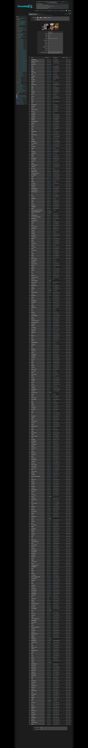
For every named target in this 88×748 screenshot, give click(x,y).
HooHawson (33, 454)
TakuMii (32, 473)
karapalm (33, 486)
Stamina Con (20, 72)
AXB (32, 201)
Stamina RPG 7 (20, 46)
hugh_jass (33, 670)
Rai (32, 195)
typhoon (33, 689)
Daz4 (32, 67)
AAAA (32, 375)
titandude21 (33, 59)
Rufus (32, 568)
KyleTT (32, 709)
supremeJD (33, 591)
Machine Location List (22, 91)
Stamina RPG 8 (20, 47)
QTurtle (32, 481)
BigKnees (33, 123)
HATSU (32, 446)
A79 (32, 337)
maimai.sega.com (34, 322)
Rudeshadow (34, 300)
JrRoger (33, 267)
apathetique (33, 447)
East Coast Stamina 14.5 (22, 71)
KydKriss (33, 601)
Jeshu (32, 144)
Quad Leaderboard (21, 23)
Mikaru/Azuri (33, 499)
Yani (32, 138)
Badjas (32, 268)
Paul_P (32, 161)
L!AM (32, 255)
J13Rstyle (33, 114)
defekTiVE (33, 595)
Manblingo (33, 185)
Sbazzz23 (33, 357)
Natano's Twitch (21, 102)
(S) (25, 24)
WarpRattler (33, 640)
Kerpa (32, 203)
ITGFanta (33, 387)
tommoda (33, 409)
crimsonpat (33, 575)
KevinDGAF (33, 158)
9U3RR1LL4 (33, 307)
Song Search (20, 88)
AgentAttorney (34, 188)
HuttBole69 (33, 516)
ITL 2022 (19, 77)
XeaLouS (33, 488)
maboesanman (34, 642)
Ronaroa (33, 231)
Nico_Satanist (34, 169)
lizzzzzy (33, 111)
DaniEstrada (33, 524)
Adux (32, 437)
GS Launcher (20, 84)
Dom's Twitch (20, 101)
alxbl (32, 514)
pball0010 (33, 262)
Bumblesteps (34, 374)
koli (32, 596)
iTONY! (32, 648)
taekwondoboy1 (34, 280)
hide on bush (34, 282)
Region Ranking (20, 24)
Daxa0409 (33, 76)
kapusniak (33, 506)
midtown (33, 81)
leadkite (32, 573)
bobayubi (33, 615)
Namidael (33, 275)
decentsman (33, 675)
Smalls (32, 384)
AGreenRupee (34, 489)
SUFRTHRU (33, 153)
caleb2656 (33, 355)
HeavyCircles (34, 468)
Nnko (32, 124)
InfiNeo (32, 560)
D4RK (32, 77)
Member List (20, 92)
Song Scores (20, 27)
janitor (32, 558)
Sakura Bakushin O (35, 320)
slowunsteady (34, 471)
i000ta (32, 531)
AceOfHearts (33, 593)
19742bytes (33, 198)
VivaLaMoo (33, 159)
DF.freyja (33, 106)
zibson (32, 352)
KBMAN (32, 637)
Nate (32, 89)
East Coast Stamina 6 (22, 50)
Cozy (32, 543)
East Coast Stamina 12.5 (22, 66)
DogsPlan (33, 330)
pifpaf (32, 208)
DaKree (32, 325)
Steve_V (33, 382)
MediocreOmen (34, 650)
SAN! (32, 133)
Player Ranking (20, 20)
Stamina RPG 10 (21, 33)
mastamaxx (33, 588)
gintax (32, 364)
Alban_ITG (33, 707)
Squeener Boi (34, 134)
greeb (32, 429)
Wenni (32, 623)
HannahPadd (33, 685)
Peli (32, 334)
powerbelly (33, 665)
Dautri (32, 372)
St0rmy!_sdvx (34, 647)
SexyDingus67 (34, 226)
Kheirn (32, 317)
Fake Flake (33, 714)
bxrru (32, 469)
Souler (32, 377)
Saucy (32, 411)
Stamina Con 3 (20, 36)
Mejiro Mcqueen (34, 109)
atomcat (33, 340)
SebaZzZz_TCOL (34, 61)
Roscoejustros (34, 550)
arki (32, 149)
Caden (32, 652)
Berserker (33, 62)
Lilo (32, 252)
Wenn (32, 200)
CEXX (32, 129)
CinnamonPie (34, 561)
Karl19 (32, 508)
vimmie (32, 451)
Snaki (32, 571)
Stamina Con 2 (20, 73)
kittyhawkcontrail (34, 277)
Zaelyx (32, 108)
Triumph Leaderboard (21, 22)
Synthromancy (34, 392)
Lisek (32, 178)
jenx (32, 523)
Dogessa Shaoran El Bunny (36, 210)
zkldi (32, 657)
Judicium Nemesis (35, 173)
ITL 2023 (19, 78)
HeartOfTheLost (34, 421)
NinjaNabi (33, 324)
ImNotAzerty (33, 638)
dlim (32, 136)
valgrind (33, 230)
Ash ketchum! (34, 191)
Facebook (19, 98)
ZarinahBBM (33, 608)
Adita (32, 456)
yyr (32, 272)
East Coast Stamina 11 (22, 62)
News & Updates (21, 18)
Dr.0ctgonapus (34, 292)
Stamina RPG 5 (20, 44)
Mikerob (33, 270)
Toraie (32, 303)
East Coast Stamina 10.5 (22, 61)
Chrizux (32, 719)
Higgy (32, 71)
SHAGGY (33, 119)
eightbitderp (33, 668)
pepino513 (33, 479)
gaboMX (33, 118)
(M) (24, 24)
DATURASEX (33, 441)
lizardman (33, 548)
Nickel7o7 (33, 556)
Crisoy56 (33, 151)
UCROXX (33, 233)
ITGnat (32, 181)
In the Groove (59, 1)
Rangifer (33, 92)
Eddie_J (33, 265)
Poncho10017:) (34, 143)
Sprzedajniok (34, 578)
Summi (32, 546)
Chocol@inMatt (34, 121)
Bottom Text (33, 710)
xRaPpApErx (33, 389)
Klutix (32, 518)
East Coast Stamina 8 (22, 55)
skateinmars (33, 236)
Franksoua (33, 228)
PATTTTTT (33, 452)
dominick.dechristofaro (36, 216)
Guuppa (33, 705)
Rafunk (32, 600)
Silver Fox (33, 64)
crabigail (33, 483)
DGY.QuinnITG (34, 436)
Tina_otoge (33, 466)
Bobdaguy (33, 344)
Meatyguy (33, 141)
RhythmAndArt (34, 426)
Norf (32, 310)
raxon (32, 449)
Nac (32, 653)
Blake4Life (33, 529)
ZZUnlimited (33, 354)
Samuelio (33, 385)
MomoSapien (34, 511)
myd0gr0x (33, 461)
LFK (32, 94)
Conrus (32, 496)
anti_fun (33, 359)
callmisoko (33, 498)
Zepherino (33, 166)
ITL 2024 (19, 79)
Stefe (32, 677)
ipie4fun (33, 521)
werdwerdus (33, 494)
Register (69, 12)
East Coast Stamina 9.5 (22, 58)
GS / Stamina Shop (21, 86)
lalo (32, 478)
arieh (32, 625)
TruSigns (33, 491)
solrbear (33, 406)
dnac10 (32, 684)
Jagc (32, 655)
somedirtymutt (34, 722)
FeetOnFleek (33, 250)
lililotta (32, 241)
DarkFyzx (33, 474)
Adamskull (33, 528)
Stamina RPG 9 (20, 49)
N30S (32, 87)
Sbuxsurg (33, 313)
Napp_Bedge (33, 622)
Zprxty (32, 519)
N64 (32, 643)
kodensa (33, 221)
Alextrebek (33, 295)
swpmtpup (33, 585)
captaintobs (33, 717)
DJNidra (33, 417)
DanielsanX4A (34, 260)
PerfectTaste (33, 131)
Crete (32, 345)
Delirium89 (33, 397)
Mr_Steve (33, 168)
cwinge (32, 715)
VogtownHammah (34, 541)
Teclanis (33, 91)
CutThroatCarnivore (35, 618)
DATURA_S (33, 349)
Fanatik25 (33, 235)
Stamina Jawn (20, 74)
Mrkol (32, 645)
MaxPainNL (33, 673)
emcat (32, 298)
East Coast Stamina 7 (22, 52)
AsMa (32, 431)
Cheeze (32, 148)
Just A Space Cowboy (35, 476)
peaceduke (33, 553)
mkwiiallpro (33, 598)
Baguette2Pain (34, 545)
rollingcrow (33, 407)
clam (32, 583)
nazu (32, 610)
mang (32, 660)
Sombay (33, 422)
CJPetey (33, 365)
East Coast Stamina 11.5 (22, 63)
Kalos (32, 248)
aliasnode (33, 283)
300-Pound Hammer (35, 627)
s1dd (32, 273)
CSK (32, 223)
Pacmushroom (34, 503)
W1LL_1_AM (33, 369)
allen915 (33, 380)
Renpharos (33, 146)
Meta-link (33, 632)
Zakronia (33, 635)
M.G (32, 128)
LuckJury (33, 533)
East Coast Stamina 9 (22, 57)
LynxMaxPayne (34, 220)
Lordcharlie (33, 370)
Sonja (32, 156)
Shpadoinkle (33, 104)
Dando (32, 99)
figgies (32, 154)
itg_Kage (33, 79)
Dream (32, 297)
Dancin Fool (33, 243)
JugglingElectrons (35, 565)
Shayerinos (33, 457)
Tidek (32, 617)
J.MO (32, 180)
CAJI (32, 101)
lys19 (32, 612)
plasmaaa (33, 628)
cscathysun (33, 113)
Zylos (32, 419)
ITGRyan (33, 139)
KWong (32, 697)
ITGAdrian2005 (34, 342)
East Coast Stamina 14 (22, 69)
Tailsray (32, 695)
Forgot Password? (68, 13)
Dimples (33, 658)
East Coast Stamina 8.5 (22, 56)
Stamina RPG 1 (20, 39)
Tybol (32, 563)
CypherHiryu (33, 694)
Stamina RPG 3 (20, 41)
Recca (32, 402)
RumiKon (33, 672)
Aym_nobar (33, 329)
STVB (32, 427)
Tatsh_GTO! (33, 72)
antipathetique (34, 215)
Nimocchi (33, 509)
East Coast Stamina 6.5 (22, 51)
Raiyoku (33, 586)
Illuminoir (33, 605)
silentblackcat (34, 663)
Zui (32, 347)
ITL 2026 (19, 32)
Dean (32, 290)
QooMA (32, 312)
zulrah (32, 293)
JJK (32, 501)
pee (32, 308)
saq (32, 704)
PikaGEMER (33, 620)
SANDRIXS (33, 206)
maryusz (33, 687)
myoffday (33, 379)
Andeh (32, 176)
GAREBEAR (33, 566)
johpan (32, 253)
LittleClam (33, 442)
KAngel (32, 513)
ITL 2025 (19, 80)
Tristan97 (33, 630)
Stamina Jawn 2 (21, 76)
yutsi (32, 724)
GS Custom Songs (21, 89)
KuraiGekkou (34, 590)
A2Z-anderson (34, 258)
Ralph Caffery (34, 464)
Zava (32, 581)
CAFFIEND (33, 302)
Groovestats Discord (21, 95)
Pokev (32, 570)
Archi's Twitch (20, 99)
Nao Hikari (33, 183)
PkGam (32, 394)
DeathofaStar (33, 285)
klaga (32, 362)
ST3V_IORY (33, 84)
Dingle (32, 287)
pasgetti (33, 278)
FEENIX (32, 288)
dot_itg (32, 484)
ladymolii (33, 205)
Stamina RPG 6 (20, 45)
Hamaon (33, 712)
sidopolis (33, 116)
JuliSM (32, 662)
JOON (32, 434)
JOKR (32, 699)
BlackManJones (34, 633)
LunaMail (33, 439)
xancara (32, 96)
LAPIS (32, 245)
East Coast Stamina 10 (22, 60)
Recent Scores (20, 28)
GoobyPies (33, 218)
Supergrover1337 (34, 603)
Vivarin (32, 69)
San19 (32, 360)
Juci (32, 538)
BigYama (33, 186)
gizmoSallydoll (34, 315)
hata (32, 412)
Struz (32, 493)
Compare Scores (21, 29)
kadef (32, 396)
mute (32, 213)
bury (32, 692)
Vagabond (33, 350)
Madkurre (33, 335)
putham (32, 238)
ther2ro (32, 163)
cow (32, 700)
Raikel (32, 526)
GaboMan (33, 332)
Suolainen (33, 702)
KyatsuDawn (33, 540)
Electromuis (33, 682)
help (32, 536)
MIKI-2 (32, 404)
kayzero (32, 126)
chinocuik (33, 613)
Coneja (32, 257)
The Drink (33, 667)
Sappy (32, 82)
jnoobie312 (33, 327)
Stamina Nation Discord (22, 96)
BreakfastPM (33, 551)
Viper (32, 74)
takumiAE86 (33, 399)
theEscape (33, 555)
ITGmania (19, 83)
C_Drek (32, 196)
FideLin (32, 339)
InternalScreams (34, 190)
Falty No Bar (33, 432)
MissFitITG (33, 416)
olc (32, 414)
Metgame (33, 580)
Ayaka (32, 424)
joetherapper (33, 690)
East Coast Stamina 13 (22, 67)
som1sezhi (33, 680)
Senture (32, 367)
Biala (32, 86)
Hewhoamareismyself (35, 576)
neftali (32, 305)
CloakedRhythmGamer (35, 211)
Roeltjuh (33, 720)
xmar (32, 504)
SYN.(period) (33, 444)
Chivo (32, 225)
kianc (32, 401)
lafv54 (32, 240)
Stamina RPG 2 (20, 40)
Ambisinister (33, 459)
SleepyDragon (34, 164)
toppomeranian (34, 263)
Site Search (20, 87)
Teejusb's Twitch (21, 104)
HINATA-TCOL (34, 171)
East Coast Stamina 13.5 (22, 68)
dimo (32, 66)
